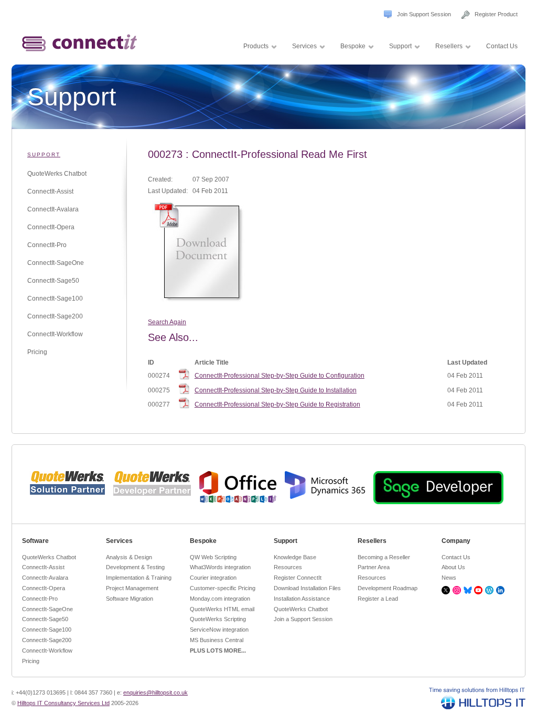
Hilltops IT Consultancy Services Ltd (63, 703)
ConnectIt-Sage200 (55, 316)
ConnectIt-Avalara (53, 209)
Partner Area (374, 567)
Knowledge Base (295, 557)
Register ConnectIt (297, 577)
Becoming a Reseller (384, 557)
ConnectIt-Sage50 (53, 280)
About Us (453, 567)
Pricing (37, 352)
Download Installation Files (307, 588)
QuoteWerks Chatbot (57, 173)
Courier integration (213, 577)
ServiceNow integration (219, 629)
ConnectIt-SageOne (55, 262)
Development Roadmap (387, 588)
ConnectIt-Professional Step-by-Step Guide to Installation (276, 390)
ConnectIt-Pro (47, 245)
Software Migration (129, 598)
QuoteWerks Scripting (218, 619)
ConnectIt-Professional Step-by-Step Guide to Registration (277, 404)
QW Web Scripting (213, 557)
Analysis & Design (129, 557)
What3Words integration (220, 567)
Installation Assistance (302, 598)
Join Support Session (424, 14)
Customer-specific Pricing (222, 588)
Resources (288, 567)
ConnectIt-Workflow (55, 334)
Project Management (132, 588)
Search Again (167, 322)
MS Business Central (216, 640)
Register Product (496, 14)
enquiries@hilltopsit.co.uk (155, 692)
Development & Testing (135, 567)
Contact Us (456, 557)
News (449, 577)
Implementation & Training (138, 577)
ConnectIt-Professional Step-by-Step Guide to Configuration (279, 375)
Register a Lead (378, 598)
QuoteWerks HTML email (222, 609)
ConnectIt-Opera (50, 227)
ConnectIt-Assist (50, 191)
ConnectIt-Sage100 (55, 298)
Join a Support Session (303, 619)
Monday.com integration (220, 598)
